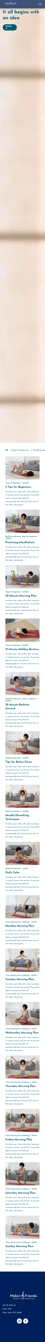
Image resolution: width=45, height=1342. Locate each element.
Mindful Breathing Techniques (17, 817)
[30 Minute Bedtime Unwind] (22, 683)
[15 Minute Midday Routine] (22, 630)
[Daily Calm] (22, 853)
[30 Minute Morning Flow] (22, 576)
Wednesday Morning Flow (22, 1033)
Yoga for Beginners (20, 450)
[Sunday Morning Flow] (22, 1227)
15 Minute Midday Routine (22, 649)
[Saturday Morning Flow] (22, 1173)
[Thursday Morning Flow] (22, 1067)
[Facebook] (25, 1321)
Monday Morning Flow (19, 926)
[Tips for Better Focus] (22, 742)
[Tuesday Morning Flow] (22, 960)
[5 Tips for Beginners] (22, 467)
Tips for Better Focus (18, 762)
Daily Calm (12, 872)
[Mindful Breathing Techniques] (22, 796)
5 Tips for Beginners (18, 487)
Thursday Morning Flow (20, 1086)
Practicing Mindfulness (20, 542)
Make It (9, 27)
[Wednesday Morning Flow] (22, 1013)
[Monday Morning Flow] (22, 906)
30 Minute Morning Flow (21, 596)
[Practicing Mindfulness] (22, 521)
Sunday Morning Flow (19, 1246)
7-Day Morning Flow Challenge (17, 922)
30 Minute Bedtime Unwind (17, 706)
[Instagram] (19, 1321)
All (6, 450)
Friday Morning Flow (18, 1139)
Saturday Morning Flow (20, 1193)
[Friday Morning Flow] (22, 1120)
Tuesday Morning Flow (19, 979)
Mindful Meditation (13, 536)
